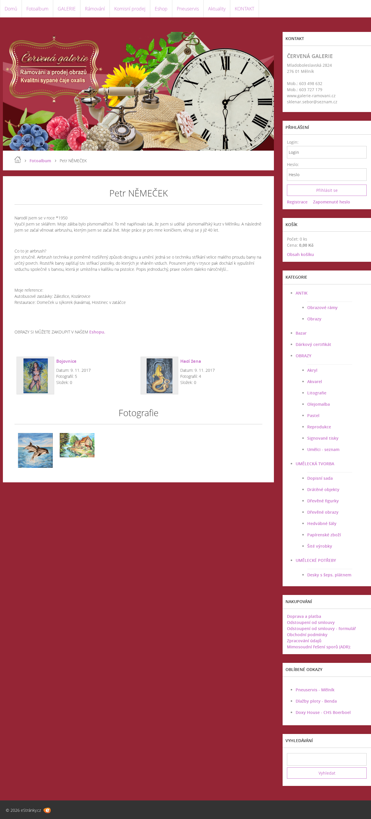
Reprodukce (319, 427)
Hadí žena (190, 361)
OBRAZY (303, 355)
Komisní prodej (130, 9)
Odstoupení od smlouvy (311, 622)
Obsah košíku (300, 254)
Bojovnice (66, 361)
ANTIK (302, 293)
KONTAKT (244, 9)
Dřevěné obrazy (323, 512)
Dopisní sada (320, 478)
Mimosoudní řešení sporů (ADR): (319, 647)
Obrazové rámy (322, 307)
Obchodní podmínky (307, 634)
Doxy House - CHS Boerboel (323, 712)
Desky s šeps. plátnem (329, 575)
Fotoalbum (37, 9)
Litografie (316, 393)
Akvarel (314, 381)
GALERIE (67, 9)
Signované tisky (323, 438)
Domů (11, 9)
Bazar (301, 333)
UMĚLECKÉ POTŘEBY (316, 560)
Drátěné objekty (323, 489)
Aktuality (216, 9)
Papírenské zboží (324, 534)
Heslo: (292, 164)
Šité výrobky (319, 546)
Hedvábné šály (322, 523)
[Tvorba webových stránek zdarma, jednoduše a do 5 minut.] (47, 810)
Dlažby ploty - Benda (316, 701)
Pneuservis (188, 9)
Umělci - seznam (323, 449)
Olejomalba (318, 404)
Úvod (17, 159)
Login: (292, 142)
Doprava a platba (304, 616)
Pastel (313, 415)
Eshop (161, 9)
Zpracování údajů (304, 640)
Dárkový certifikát (313, 344)
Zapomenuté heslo (331, 202)
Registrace (297, 202)
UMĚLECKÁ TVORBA (315, 463)
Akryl (312, 370)
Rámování (95, 9)
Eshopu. (97, 332)
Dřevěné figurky (323, 501)
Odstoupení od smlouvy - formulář (321, 628)
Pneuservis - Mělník (315, 689)
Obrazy (314, 319)
